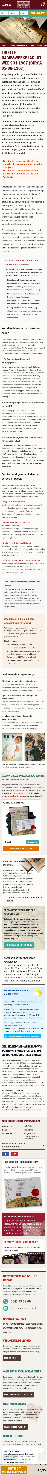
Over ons (7, 1332)
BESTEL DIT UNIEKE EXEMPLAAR (14, 1470)
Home (5, 1324)
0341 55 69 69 (20, 1301)
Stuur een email (23, 1308)
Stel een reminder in (13, 1426)
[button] (12, 747)
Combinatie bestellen (21, 848)
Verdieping (37, 1324)
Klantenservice (17, 1324)
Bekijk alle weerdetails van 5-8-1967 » (22, 1036)
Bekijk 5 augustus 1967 (19, 945)
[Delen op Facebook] (5, 1154)
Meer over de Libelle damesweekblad (13, 1145)
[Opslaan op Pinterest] (14, 1154)
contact (28, 1110)
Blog (28, 1324)
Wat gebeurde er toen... (14, 1328)
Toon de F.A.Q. (10, 1358)
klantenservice (14, 1286)
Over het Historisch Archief (17, 1394)
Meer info (34, 842)
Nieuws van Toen (33, 1328)
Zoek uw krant (38, 12)
